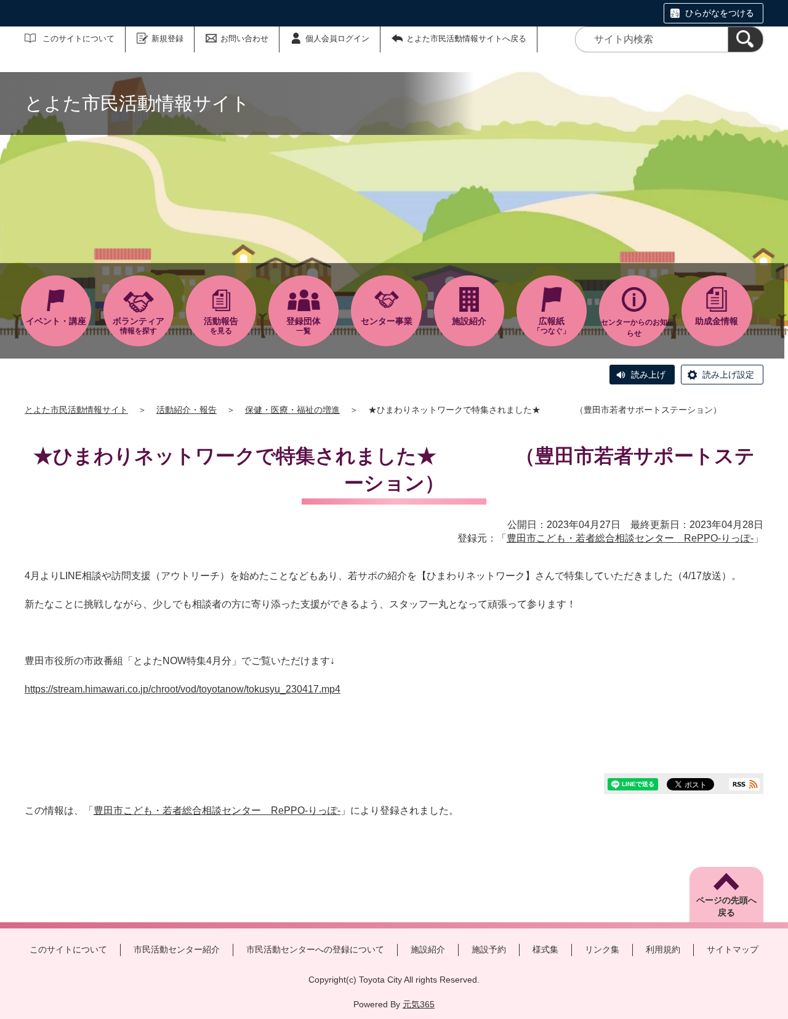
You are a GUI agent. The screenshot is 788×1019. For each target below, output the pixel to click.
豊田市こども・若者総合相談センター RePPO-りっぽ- (630, 538)
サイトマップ (732, 949)
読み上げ (648, 375)
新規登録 (167, 38)
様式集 (545, 949)
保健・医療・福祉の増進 (292, 410)
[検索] (745, 39)
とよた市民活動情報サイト (76, 410)
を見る (221, 325)
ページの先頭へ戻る (726, 906)
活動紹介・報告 (186, 410)
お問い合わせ (244, 38)
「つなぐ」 (551, 325)
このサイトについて (78, 38)
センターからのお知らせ (634, 328)
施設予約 (489, 949)
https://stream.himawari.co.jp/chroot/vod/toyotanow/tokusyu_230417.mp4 (182, 689)
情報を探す (138, 325)
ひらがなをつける (719, 13)
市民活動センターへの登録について (315, 949)
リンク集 (602, 949)
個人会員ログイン (337, 38)
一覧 (303, 325)
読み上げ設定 (728, 375)
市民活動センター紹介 (177, 949)
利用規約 (663, 949)
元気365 (419, 1004)
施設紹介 (428, 949)
